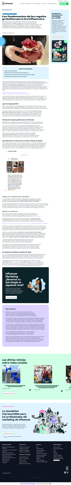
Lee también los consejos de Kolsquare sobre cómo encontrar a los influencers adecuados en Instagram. (25, 223)
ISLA (54, 450)
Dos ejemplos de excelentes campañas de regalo (16, 76)
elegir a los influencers (36, 216)
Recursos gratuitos (40, 450)
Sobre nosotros (56, 447)
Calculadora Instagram (41, 455)
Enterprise (4, 462)
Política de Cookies (56, 460)
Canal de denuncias (57, 455)
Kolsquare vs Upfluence (24, 452)
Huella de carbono (23, 462)
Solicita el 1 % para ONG (24, 463)
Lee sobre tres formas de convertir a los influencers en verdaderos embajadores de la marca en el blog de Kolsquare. (15, 93)
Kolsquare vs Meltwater (24, 450)
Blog (37, 447)
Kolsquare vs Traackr (23, 448)
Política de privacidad (58, 457)
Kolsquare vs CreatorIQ (24, 447)
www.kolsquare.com (6, 473)
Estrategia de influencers (10, 14)
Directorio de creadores (41, 453)
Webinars (38, 458)
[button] (22, 4)
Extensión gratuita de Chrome (8, 457)
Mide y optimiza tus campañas (9, 454)
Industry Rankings (40, 460)
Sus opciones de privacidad (42, 483)
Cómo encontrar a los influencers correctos (9, 450)
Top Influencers (39, 452)
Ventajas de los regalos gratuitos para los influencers (17, 72)
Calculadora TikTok (40, 457)
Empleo (55, 452)
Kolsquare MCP (5, 461)
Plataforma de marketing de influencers (8, 447)
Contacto (55, 453)
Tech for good (22, 460)
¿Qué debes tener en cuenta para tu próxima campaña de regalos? (20, 74)
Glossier (5, 254)
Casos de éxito (39, 448)
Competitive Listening (7, 456)
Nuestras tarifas (5, 459)
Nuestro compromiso (24, 458)
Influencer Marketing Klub (41, 461)
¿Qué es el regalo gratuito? (11, 71)
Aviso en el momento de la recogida (27, 483)
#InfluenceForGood (23, 457)
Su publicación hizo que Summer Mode (10, 265)
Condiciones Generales (58, 458)
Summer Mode (34, 261)
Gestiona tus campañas (7, 452)
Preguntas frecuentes (58, 448)
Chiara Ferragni (15, 261)
